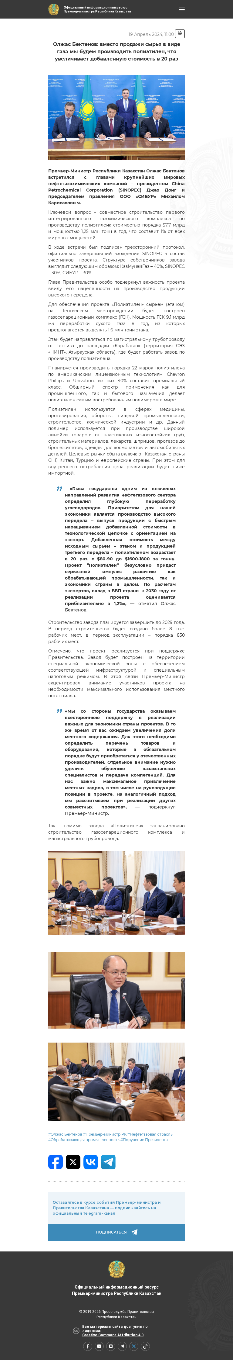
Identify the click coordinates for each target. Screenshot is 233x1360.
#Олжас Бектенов (65, 1134)
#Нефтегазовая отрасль (150, 1134)
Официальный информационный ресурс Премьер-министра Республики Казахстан (116, 1290)
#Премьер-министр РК (105, 1134)
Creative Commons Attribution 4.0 (113, 1335)
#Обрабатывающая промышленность (84, 1139)
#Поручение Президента (144, 1139)
